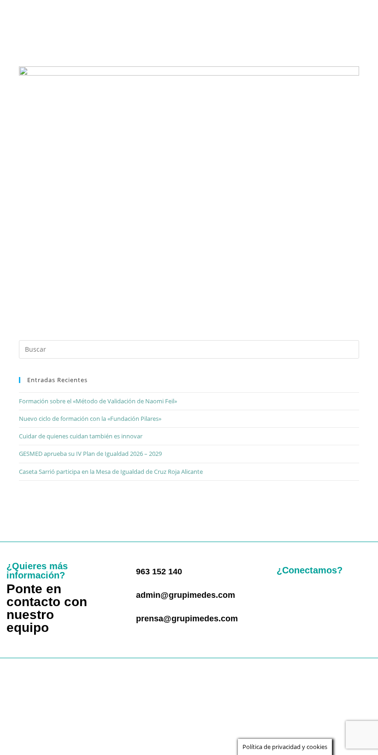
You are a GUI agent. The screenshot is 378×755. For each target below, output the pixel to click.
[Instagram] (336, 595)
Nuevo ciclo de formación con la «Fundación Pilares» (90, 418)
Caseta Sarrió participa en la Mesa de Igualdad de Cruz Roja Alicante (111, 471)
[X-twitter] (312, 595)
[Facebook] (288, 595)
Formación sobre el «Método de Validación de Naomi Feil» (98, 401)
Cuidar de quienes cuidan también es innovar (80, 436)
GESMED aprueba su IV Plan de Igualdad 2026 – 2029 (90, 453)
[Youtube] (288, 617)
